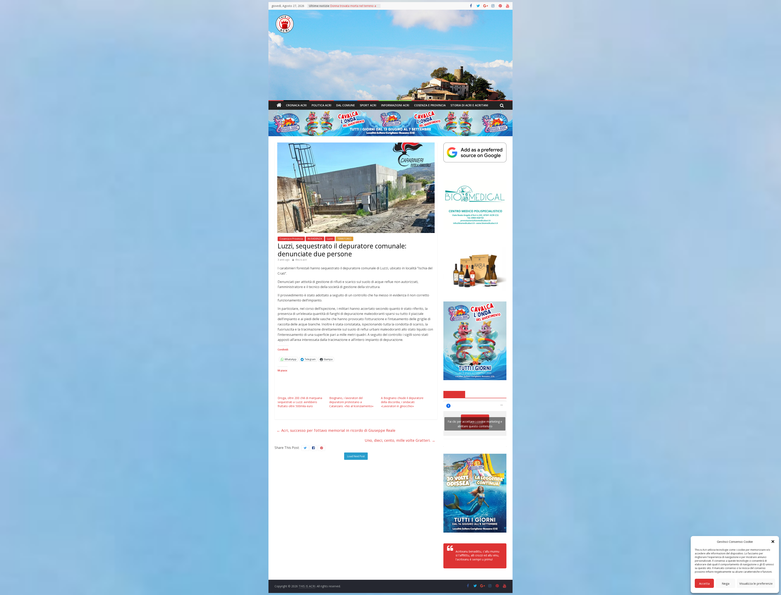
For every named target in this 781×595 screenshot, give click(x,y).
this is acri (301, 259)
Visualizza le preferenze (756, 583)
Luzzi (330, 238)
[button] (773, 542)
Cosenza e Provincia (430, 105)
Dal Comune (345, 105)
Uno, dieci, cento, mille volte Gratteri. (400, 440)
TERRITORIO (344, 238)
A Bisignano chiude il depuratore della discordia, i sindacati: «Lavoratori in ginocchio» (402, 402)
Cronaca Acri (296, 105)
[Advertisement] (390, 69)
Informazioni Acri (395, 105)
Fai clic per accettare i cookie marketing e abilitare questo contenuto (475, 424)
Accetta (704, 583)
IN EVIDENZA (315, 238)
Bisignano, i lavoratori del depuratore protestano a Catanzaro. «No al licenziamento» (351, 402)
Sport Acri (368, 105)
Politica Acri (321, 105)
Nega (725, 583)
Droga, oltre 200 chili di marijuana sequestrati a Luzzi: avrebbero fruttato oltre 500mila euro (300, 402)
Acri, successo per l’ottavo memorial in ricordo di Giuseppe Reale (336, 430)
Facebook (454, 394)
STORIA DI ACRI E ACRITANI (469, 105)
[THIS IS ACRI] (279, 105)
